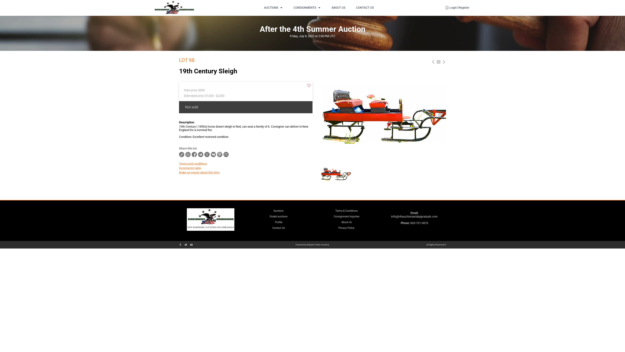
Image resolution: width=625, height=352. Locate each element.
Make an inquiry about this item (199, 172)
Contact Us (365, 7)
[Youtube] (191, 244)
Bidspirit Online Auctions (318, 244)
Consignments (305, 7)
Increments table (190, 168)
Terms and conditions (193, 163)
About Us (338, 7)
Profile (278, 222)
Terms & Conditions (346, 210)
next (444, 62)
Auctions (271, 7)
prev (433, 62)
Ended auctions (278, 216)
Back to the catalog (439, 62)
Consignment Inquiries (346, 216)
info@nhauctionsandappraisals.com (414, 216)
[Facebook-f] (180, 244)
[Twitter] (186, 244)
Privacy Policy (346, 227)
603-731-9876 (419, 223)
